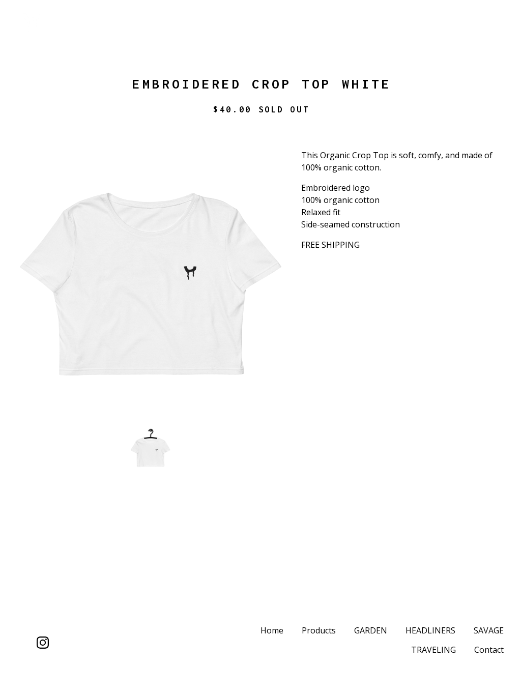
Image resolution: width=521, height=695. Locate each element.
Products (319, 630)
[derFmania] (69, 22)
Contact (489, 649)
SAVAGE (489, 630)
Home (271, 630)
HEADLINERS (430, 630)
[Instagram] (43, 642)
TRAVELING (433, 649)
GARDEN (370, 630)
